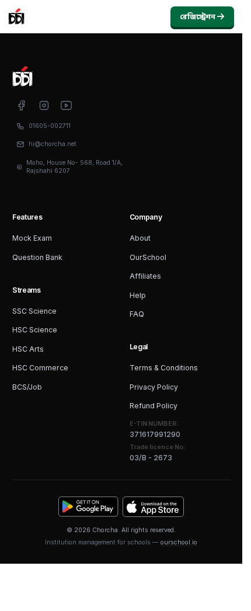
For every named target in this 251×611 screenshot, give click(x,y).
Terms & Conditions (164, 367)
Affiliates (145, 276)
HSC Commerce (40, 367)
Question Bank (37, 257)
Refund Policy (153, 405)
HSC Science (34, 329)
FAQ (137, 314)
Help (138, 295)
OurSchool (148, 257)
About (140, 238)
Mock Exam (32, 238)
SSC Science (34, 311)
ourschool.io (179, 542)
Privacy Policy (154, 387)
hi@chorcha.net (52, 144)
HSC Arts (28, 349)
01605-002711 (50, 126)
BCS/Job (27, 387)
